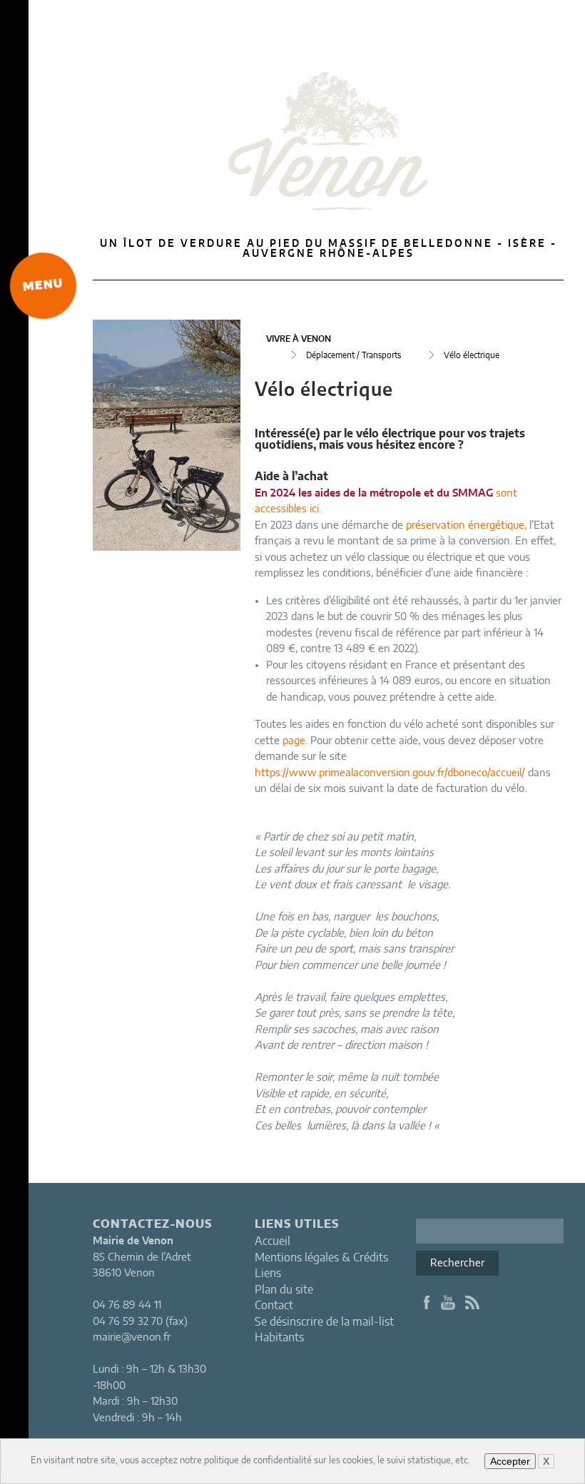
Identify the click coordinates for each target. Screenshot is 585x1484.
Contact (274, 1305)
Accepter (510, 1461)
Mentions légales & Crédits (321, 1258)
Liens (268, 1273)
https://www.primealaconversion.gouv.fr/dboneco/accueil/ (390, 773)
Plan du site (284, 1290)
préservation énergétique (465, 525)
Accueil (272, 1241)
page (294, 741)
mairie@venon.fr (132, 1337)
